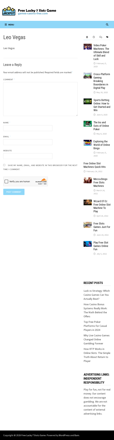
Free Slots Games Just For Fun (102, 227)
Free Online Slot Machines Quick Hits (95, 165)
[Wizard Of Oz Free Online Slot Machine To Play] (88, 201)
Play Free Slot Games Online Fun (101, 246)
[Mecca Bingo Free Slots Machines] (88, 179)
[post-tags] (107, 37)
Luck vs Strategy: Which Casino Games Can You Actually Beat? (97, 294)
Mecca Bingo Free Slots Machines (100, 182)
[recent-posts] (93, 37)
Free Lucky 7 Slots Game (33, 435)
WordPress (64, 435)
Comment (9, 79)
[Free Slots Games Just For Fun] (88, 224)
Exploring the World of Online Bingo (102, 145)
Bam (76, 435)
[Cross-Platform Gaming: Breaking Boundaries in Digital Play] (88, 74)
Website (7, 150)
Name (6, 122)
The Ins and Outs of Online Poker (101, 126)
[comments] (100, 37)
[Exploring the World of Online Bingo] (88, 142)
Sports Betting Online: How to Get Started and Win (102, 105)
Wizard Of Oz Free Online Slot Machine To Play (102, 206)
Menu (11, 24)
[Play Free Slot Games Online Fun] (88, 243)
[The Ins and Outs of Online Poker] (88, 123)
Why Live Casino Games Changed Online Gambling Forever (97, 339)
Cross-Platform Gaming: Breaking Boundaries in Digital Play (102, 81)
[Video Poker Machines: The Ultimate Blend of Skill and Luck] (88, 45)
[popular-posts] (87, 37)
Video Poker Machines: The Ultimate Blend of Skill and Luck (101, 52)
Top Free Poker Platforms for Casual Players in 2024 (95, 326)
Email (7, 136)
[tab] (87, 37)
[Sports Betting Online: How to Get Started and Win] (88, 100)
